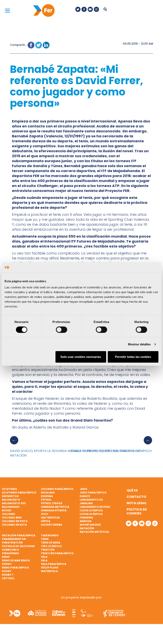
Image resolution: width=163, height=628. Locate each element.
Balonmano (10, 507)
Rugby (6, 571)
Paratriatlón (12, 542)
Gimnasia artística (55, 507)
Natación (87, 528)
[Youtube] (90, 9)
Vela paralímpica (53, 564)
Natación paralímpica (18, 535)
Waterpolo (49, 571)
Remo (6, 557)
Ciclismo (8, 514)
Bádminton (10, 496)
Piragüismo (10, 553)
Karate (85, 496)
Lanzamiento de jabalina (91, 501)
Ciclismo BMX (12, 517)
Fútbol (46, 499)
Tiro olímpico (51, 546)
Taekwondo (50, 535)
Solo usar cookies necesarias (80, 356)
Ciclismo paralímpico (57, 489)
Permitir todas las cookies (133, 356)
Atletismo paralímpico (19, 492)
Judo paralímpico (93, 492)
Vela (44, 557)
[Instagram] (96, 9)
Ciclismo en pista (14, 521)
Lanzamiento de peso (95, 507)
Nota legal (137, 503)
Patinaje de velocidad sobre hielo (18, 547)
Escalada (48, 492)
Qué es (132, 490)
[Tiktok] (155, 523)
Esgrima (47, 496)
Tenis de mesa (50, 542)
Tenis (45, 539)
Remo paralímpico (15, 567)
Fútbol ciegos (51, 503)
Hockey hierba (51, 524)
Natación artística (94, 532)
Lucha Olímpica (91, 510)
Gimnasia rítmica (53, 510)
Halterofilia (50, 517)
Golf (44, 514)
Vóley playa (49, 567)
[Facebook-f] (84, 9)
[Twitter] (78, 9)
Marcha (85, 521)
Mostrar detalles (139, 344)
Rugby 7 (7, 574)
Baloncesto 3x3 (14, 503)
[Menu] (7, 10)
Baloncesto (11, 499)
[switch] (61, 330)
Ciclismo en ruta (14, 524)
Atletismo (9, 489)
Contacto (136, 496)
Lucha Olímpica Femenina (91, 515)
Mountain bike (90, 524)
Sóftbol (8, 578)
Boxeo (6, 510)
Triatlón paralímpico (57, 553)
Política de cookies (137, 511)
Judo (83, 489)
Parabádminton (14, 539)
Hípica (45, 521)
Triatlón (47, 549)
